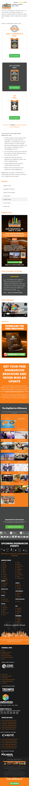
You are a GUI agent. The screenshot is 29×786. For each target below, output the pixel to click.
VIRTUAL (3, 603)
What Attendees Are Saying (12, 271)
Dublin (4, 586)
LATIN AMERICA (19, 591)
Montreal (19, 585)
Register (5, 181)
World (4, 614)
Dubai (4, 591)
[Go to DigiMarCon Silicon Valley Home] (6, 9)
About (3, 650)
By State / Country (19, 550)
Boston (4, 564)
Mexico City (19, 593)
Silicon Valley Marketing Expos (9, 729)
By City (13, 550)
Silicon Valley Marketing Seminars (9, 744)
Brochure (5, 321)
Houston (4, 576)
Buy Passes (5, 674)
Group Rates (6, 196)
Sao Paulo (19, 596)
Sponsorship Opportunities (8, 679)
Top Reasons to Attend (7, 657)
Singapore (19, 611)
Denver (4, 571)
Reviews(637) (20, 2)
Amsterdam (5, 583)
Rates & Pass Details (9, 192)
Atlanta (4, 562)
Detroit (4, 573)
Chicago (4, 567)
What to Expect (5, 654)
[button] (23, 276)
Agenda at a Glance (6, 652)
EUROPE (3, 581)
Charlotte (5, 566)
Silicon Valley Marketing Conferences (9, 727)
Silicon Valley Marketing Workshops (9, 748)
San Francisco (20, 574)
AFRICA (3, 595)
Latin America (6, 613)
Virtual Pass (6, 206)
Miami (18, 562)
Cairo (4, 597)
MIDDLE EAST (4, 589)
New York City (20, 566)
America (4, 606)
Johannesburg (6, 601)
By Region (26, 550)
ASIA (16, 606)
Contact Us (4, 683)
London (18, 601)
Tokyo (18, 613)
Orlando (18, 567)
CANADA (17, 583)
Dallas (4, 569)
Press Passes (7, 203)
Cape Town (5, 599)
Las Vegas (5, 578)
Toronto (18, 587)
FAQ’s (3, 659)
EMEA (4, 611)
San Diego (19, 573)
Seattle (18, 576)
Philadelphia (19, 569)
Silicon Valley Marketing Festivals (9, 739)
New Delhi (19, 608)
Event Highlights (8, 300)
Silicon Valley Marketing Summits (9, 746)
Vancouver (19, 588)
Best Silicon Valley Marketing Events (9, 723)
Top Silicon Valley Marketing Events (9, 725)
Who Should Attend (6, 655)
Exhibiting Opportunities (7, 681)
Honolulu (5, 574)
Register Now (7, 185)
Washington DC (20, 578)
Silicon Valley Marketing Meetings (9, 741)
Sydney (18, 621)
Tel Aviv (4, 593)
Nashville (19, 564)
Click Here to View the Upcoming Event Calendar (14, 554)
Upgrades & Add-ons (9, 189)
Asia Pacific (5, 607)
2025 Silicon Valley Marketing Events (9, 722)
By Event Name (7, 550)
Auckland (19, 618)
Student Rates (7, 199)
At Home (4, 609)
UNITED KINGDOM (19, 599)
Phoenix (18, 571)
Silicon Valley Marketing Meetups (9, 742)
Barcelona (5, 585)
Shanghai (19, 610)
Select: (1, 550)
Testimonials (5, 677)
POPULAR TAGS (7, 718)
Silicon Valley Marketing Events (9, 720)
